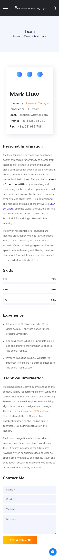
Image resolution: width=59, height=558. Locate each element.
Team (27, 36)
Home (16, 36)
